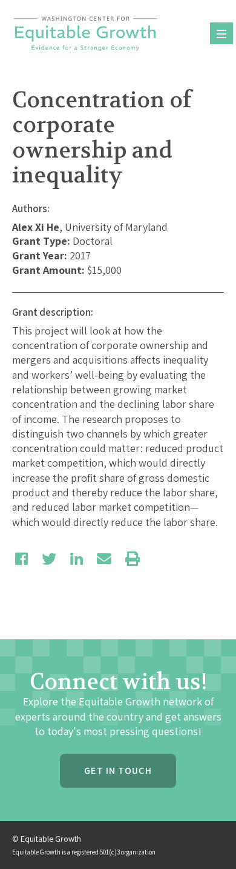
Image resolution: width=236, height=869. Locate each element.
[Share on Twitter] (49, 558)
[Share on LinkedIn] (76, 558)
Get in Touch (117, 770)
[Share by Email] (104, 558)
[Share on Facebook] (21, 558)
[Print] (132, 558)
